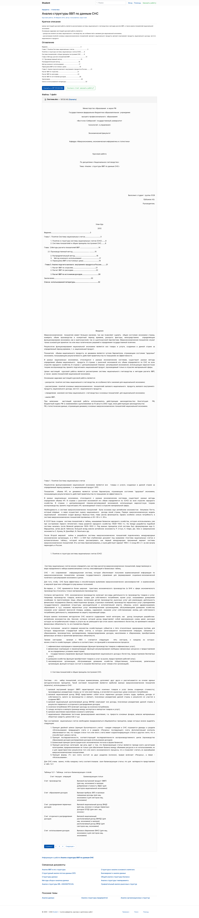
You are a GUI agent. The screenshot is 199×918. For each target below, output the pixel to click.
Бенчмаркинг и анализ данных (113, 873)
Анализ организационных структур (135, 898)
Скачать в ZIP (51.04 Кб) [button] (53, 88)
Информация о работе (68, 858)
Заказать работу (149, 3)
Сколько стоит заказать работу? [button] (80, 88)
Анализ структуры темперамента (115, 880)
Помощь (137, 3)
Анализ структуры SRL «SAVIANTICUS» (58, 884)
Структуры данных (50, 877)
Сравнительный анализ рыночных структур (119, 884)
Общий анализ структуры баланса (115, 877)
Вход (130, 3)
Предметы (45, 9)
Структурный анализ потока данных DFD (59, 873)
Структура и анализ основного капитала (118, 870)
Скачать (72, 99)
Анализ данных (48, 898)
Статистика (55, 9)
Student (55, 912)
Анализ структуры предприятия (94, 898)
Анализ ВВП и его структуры (54, 870)
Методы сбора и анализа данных (55, 880)
